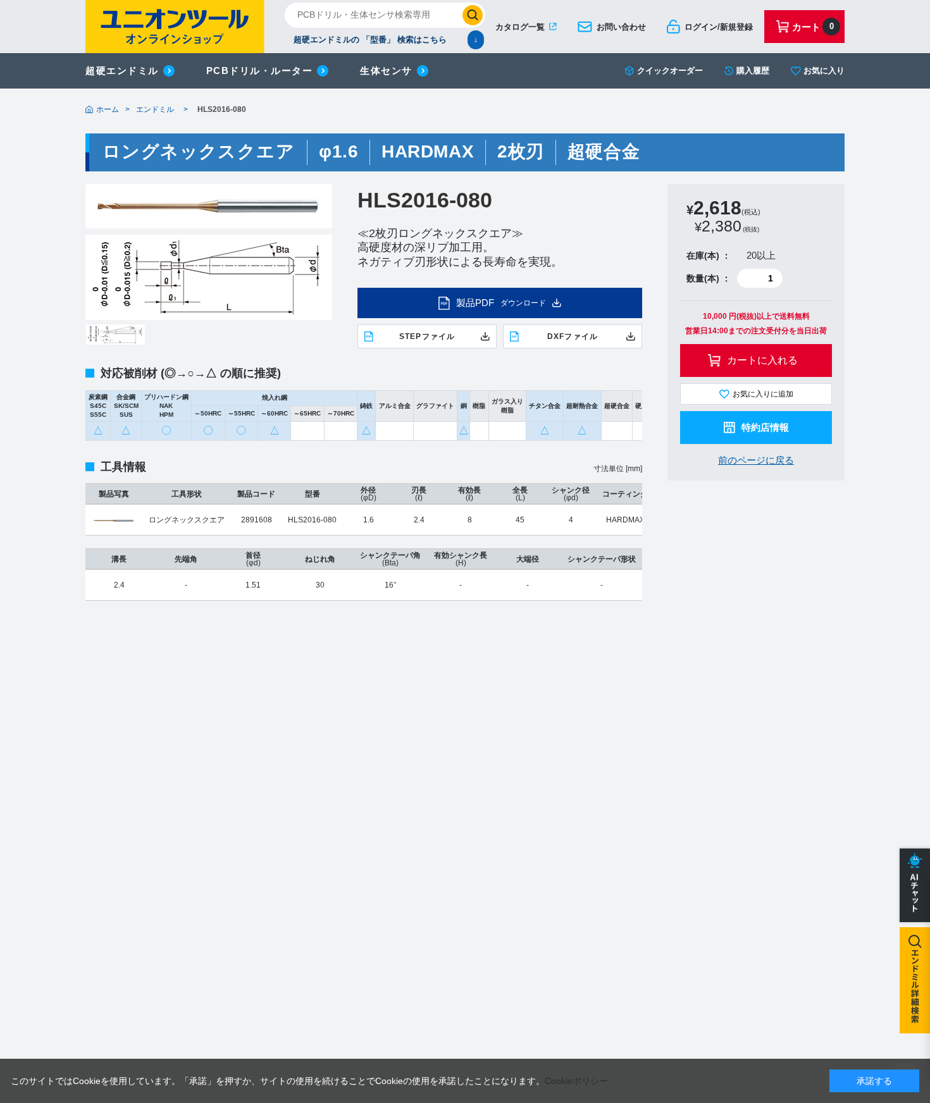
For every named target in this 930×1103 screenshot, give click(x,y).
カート (813, 27)
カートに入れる (762, 360)
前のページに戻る (756, 460)
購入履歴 (752, 70)
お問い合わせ (621, 27)
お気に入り (824, 70)
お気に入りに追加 (763, 394)
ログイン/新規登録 (719, 27)
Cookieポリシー (576, 1081)
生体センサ (386, 70)
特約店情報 (765, 427)
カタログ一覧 (520, 27)
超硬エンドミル (122, 70)
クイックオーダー (670, 70)
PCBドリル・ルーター (259, 70)
